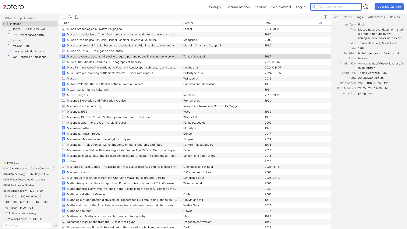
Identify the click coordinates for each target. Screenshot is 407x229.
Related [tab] (395, 17)
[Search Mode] (315, 7)
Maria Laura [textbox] (389, 43)
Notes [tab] (348, 17)
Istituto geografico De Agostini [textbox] (378, 53)
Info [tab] (336, 17)
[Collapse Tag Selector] (29, 159)
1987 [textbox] (361, 48)
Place (352, 58)
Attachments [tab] (376, 17)
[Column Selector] (325, 17)
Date (353, 48)
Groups (215, 7)
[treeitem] (29, 24)
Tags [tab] (360, 17)
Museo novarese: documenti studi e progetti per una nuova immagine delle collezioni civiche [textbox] (381, 34)
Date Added (348, 83)
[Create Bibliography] (76, 17)
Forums (260, 7)
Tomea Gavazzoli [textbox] (369, 43)
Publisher (349, 53)
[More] (87, 17)
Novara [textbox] (363, 58)
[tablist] (369, 17)
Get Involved (281, 7)
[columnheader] (120, 22)
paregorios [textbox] (365, 93)
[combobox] (381, 24)
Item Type (349, 24)
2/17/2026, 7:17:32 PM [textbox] (373, 88)
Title (353, 29)
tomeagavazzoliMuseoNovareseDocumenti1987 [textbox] (381, 65)
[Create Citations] (70, 17)
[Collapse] (3, 23)
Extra (352, 78)
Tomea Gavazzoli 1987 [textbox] (372, 72)
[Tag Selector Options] (55, 225)
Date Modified (346, 88)
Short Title (349, 72)
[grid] (195, 124)
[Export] (64, 17)
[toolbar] (195, 17)
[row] (195, 23)
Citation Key (348, 63)
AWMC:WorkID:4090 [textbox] (371, 78)
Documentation (238, 7)
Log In (300, 7)
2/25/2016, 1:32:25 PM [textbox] (373, 83)
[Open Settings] (365, 6)
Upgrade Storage (389, 6)
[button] (11, 163)
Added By (349, 93)
